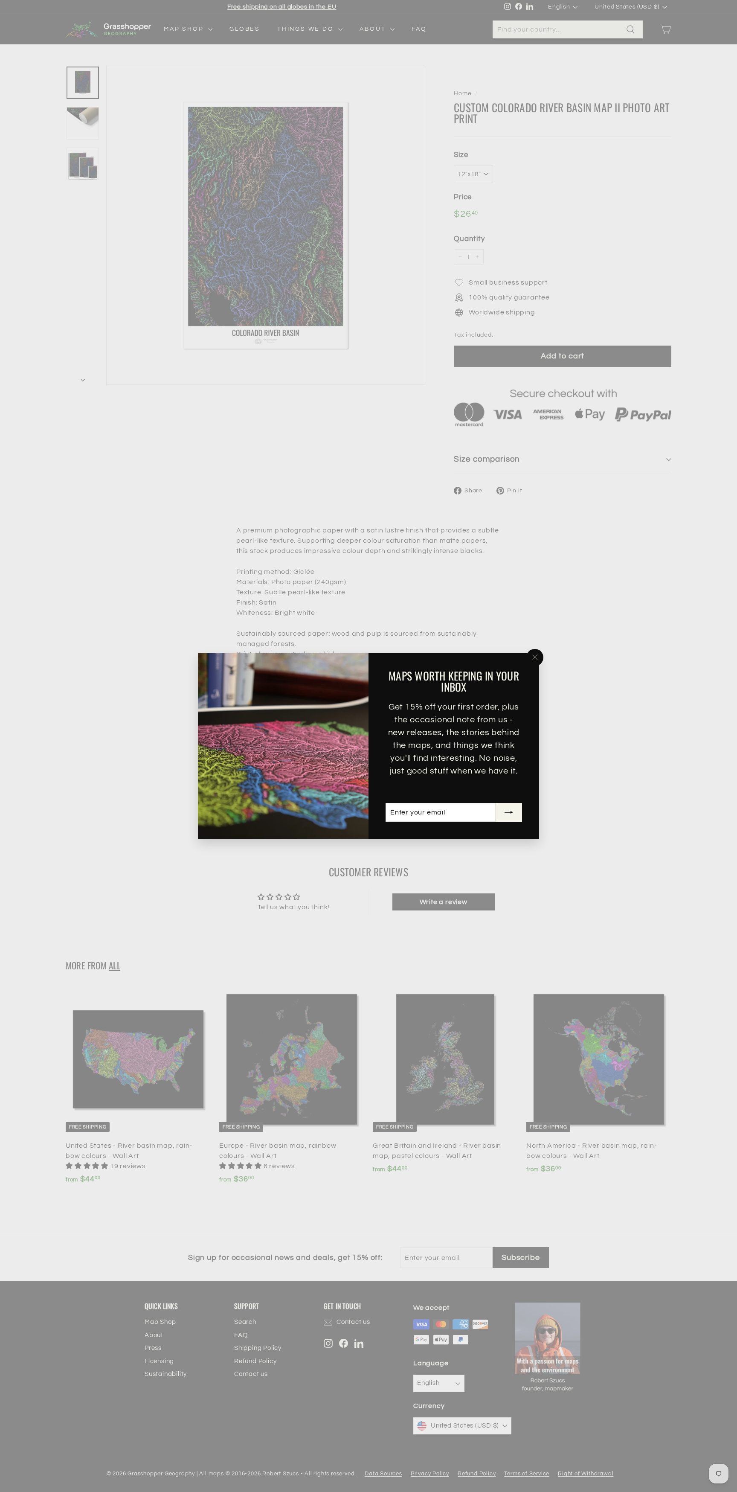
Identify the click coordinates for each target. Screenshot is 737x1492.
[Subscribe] (509, 812)
